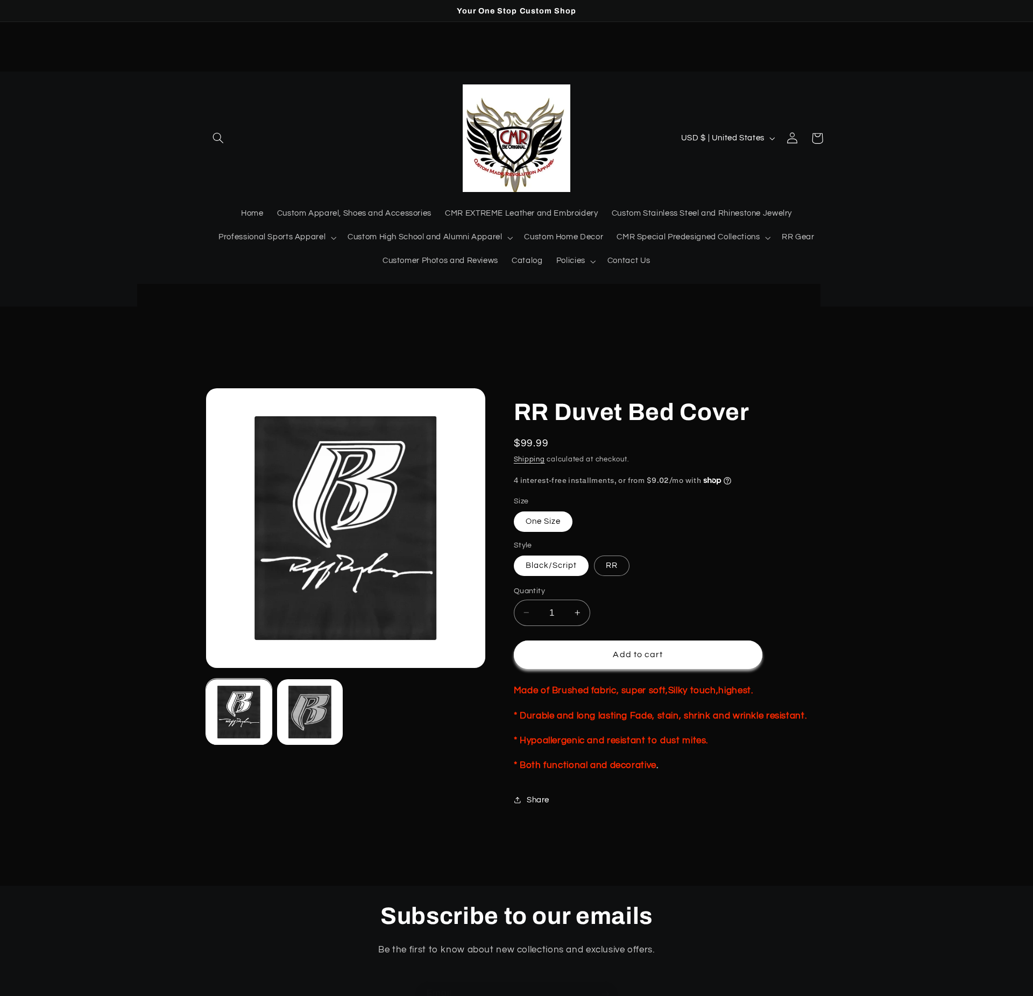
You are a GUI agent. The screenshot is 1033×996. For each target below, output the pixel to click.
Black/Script (551, 565)
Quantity (529, 590)
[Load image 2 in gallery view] (310, 712)
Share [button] (538, 800)
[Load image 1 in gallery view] (239, 712)
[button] (218, 138)
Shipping (529, 459)
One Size (543, 521)
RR (612, 565)
